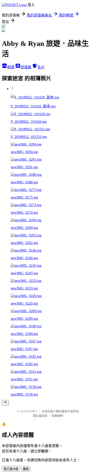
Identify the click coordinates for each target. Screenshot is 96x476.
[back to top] (5, 403)
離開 (26, 469)
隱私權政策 (40, 415)
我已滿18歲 (11, 469)
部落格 (26, 67)
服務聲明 (57, 415)
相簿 (11, 67)
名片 (41, 67)
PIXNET (32, 411)
